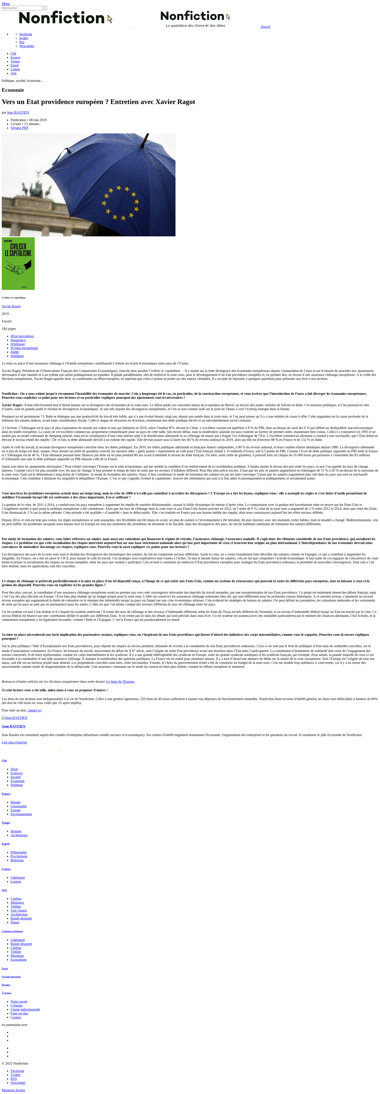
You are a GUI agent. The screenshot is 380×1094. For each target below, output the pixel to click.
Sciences (17, 773)
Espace (15, 57)
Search (265, 27)
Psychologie (19, 856)
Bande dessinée (21, 918)
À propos (6, 993)
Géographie (19, 806)
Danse (15, 922)
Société (16, 777)
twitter (23, 38)
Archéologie (19, 835)
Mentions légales (13, 1090)
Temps (15, 61)
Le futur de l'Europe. (120, 681)
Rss (21, 42)
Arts (13, 73)
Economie (18, 781)
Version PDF (20, 128)
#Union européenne (24, 348)
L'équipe (17, 1005)
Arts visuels (19, 910)
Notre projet (19, 1001)
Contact (16, 1017)
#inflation (17, 356)
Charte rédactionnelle (25, 1009)
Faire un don (19, 1013)
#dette (15, 352)
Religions (17, 860)
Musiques (17, 902)
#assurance (18, 340)
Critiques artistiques (12, 931)
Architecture (19, 914)
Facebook (17, 1071)
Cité (13, 53)
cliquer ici (34, 710)
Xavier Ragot (11, 306)
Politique (17, 785)
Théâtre (16, 906)
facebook (25, 34)
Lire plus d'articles (14, 742)
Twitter (15, 1075)
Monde (15, 802)
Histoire (16, 831)
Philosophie (19, 852)
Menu (6, 3)
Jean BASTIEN (18, 112)
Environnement (21, 814)
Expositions (19, 959)
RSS (14, 1079)
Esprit (15, 65)
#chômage (18, 344)
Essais (5, 968)
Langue (16, 881)
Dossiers (6, 984)
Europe (16, 810)
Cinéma (16, 898)
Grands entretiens (11, 976)
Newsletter (26, 46)
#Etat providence (22, 336)
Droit (14, 769)
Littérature (18, 877)
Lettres (15, 69)
